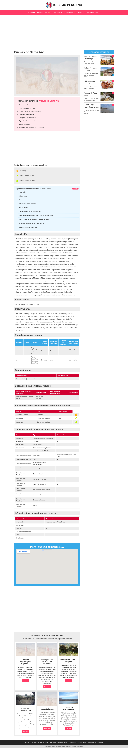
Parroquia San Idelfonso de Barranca (47, 662)
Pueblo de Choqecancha (25, 709)
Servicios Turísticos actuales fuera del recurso (33, 219)
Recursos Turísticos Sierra (63, 13)
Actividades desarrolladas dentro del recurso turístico (35, 215)
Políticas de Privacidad (95, 742)
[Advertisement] (64, 29)
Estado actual (22, 196)
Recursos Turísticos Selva (88, 13)
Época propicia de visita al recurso (29, 211)
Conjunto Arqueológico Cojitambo (25, 662)
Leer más (25, 681)
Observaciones (23, 200)
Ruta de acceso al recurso (27, 204)
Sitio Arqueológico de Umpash (68, 661)
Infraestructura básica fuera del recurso (31, 223)
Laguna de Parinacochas (68, 708)
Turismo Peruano (67, 5)
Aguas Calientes (47, 709)
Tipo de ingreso (23, 208)
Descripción (22, 192)
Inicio (27, 742)
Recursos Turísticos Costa (38, 13)
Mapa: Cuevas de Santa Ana (27, 227)
